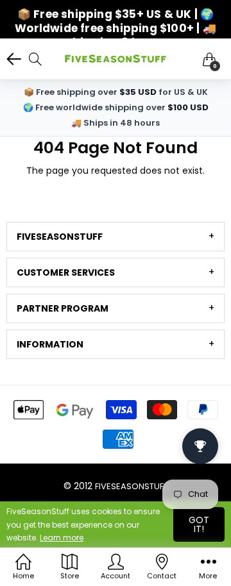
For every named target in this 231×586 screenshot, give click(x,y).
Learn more (61, 537)
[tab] (115, 236)
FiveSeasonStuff (131, 486)
